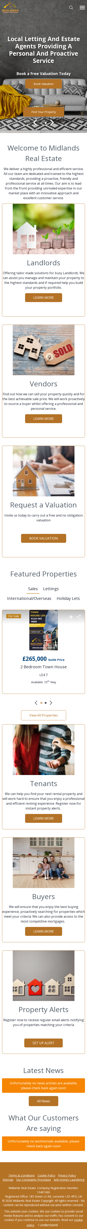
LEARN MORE (43, 297)
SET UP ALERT (43, 1043)
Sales (33, 588)
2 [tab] (46, 123)
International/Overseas (29, 598)
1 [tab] (41, 123)
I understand (48, 1225)
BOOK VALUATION (43, 82)
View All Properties (43, 715)
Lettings (51, 588)
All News (43, 1101)
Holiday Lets (68, 598)
